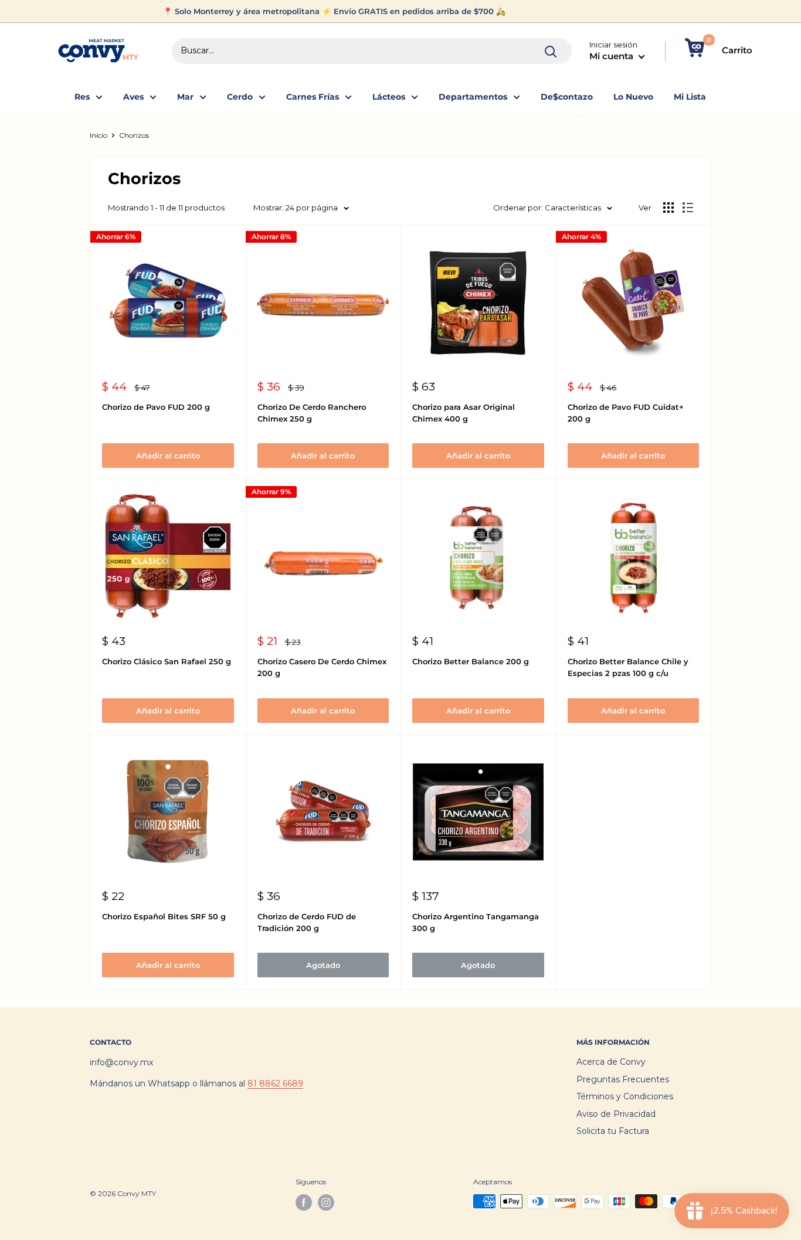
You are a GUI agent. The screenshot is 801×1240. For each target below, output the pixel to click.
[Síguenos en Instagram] (326, 1202)
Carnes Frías (312, 96)
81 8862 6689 (275, 1083)
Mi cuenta (612, 56)
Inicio (98, 135)
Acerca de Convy (611, 1061)
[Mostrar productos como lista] (688, 207)
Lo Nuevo (633, 96)
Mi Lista (690, 96)
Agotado (323, 965)
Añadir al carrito (168, 455)
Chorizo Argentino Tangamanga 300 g (475, 922)
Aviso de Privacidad (616, 1114)
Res (82, 96)
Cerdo (240, 96)
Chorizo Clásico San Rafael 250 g (166, 661)
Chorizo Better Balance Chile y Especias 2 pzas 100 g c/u (628, 667)
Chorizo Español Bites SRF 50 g (164, 916)
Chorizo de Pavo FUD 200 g (156, 407)
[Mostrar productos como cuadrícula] (668, 207)
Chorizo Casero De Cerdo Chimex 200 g (321, 667)
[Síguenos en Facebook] (304, 1202)
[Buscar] (551, 51)
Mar (185, 96)
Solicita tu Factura (612, 1131)
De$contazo (567, 96)
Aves (133, 96)
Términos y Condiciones (624, 1096)
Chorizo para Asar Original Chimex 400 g (463, 412)
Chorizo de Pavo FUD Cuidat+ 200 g (626, 412)
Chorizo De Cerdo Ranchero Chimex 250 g (311, 412)
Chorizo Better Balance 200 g (470, 661)
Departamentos (473, 96)
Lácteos (388, 96)
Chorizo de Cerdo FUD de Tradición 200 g (306, 922)
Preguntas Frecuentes (622, 1079)
